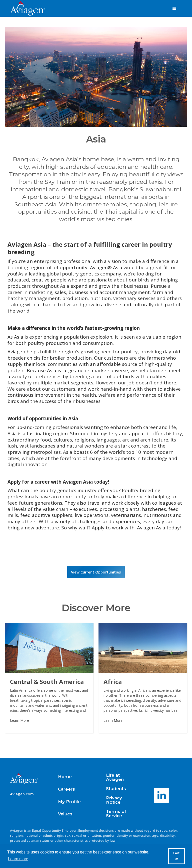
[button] (174, 8)
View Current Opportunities (96, 571)
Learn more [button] (18, 859)
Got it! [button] (176, 856)
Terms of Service (116, 813)
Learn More (19, 720)
